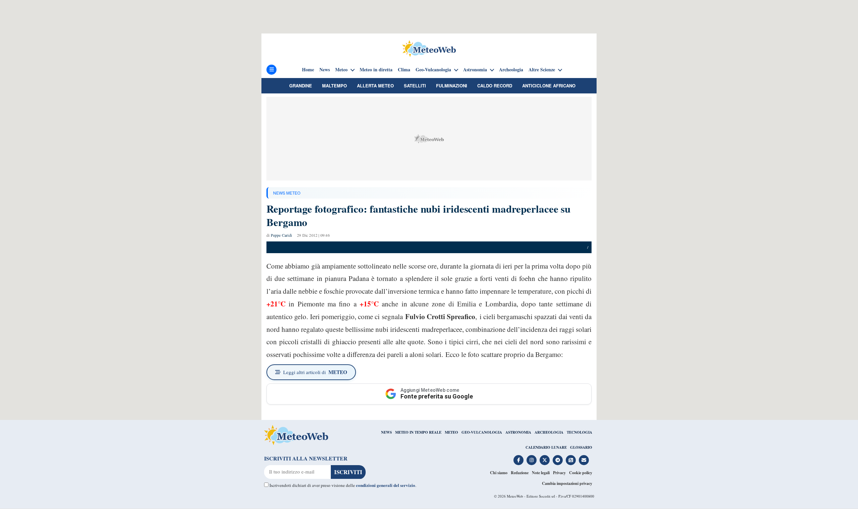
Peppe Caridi (281, 235)
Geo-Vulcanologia (433, 69)
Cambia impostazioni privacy (567, 483)
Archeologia (511, 69)
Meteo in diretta (376, 69)
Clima (404, 69)
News (324, 69)
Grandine (300, 85)
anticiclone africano (548, 85)
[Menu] (271, 70)
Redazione (520, 473)
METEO (451, 432)
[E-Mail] (584, 460)
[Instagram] (532, 460)
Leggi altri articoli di (315, 372)
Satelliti (415, 85)
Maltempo (334, 85)
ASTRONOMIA (518, 432)
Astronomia (475, 69)
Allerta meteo (375, 85)
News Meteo (286, 193)
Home (308, 69)
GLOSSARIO (581, 447)
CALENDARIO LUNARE (546, 447)
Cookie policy (580, 473)
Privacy (559, 473)
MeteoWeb (515, 496)
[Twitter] (545, 460)
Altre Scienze (542, 69)
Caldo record (494, 85)
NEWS (386, 432)
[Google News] (571, 460)
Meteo (341, 69)
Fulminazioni (451, 85)
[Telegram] (558, 460)
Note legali (541, 473)
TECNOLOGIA (579, 432)
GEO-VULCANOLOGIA (482, 432)
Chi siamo (498, 473)
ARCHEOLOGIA (549, 432)
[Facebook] (518, 460)
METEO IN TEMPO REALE (418, 432)
